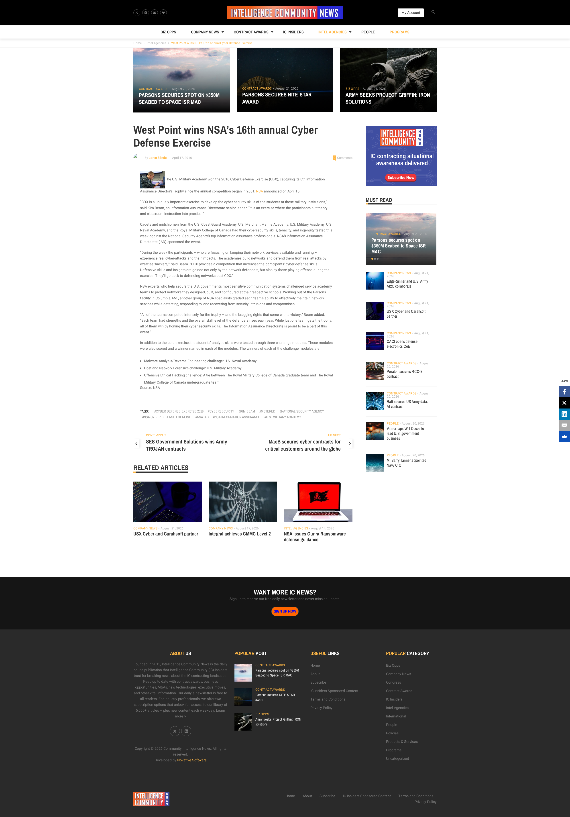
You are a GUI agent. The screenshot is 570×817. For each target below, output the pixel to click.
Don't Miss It (156, 435)
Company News (205, 32)
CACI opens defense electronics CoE (402, 344)
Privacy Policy (321, 708)
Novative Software (192, 760)
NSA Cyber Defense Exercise (167, 417)
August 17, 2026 (247, 528)
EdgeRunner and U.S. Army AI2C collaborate (407, 283)
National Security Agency (302, 411)
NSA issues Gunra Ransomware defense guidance (315, 536)
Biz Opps (168, 32)
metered (268, 411)
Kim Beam (247, 411)
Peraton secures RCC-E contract (405, 374)
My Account (410, 12)
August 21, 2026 (286, 88)
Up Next (334, 435)
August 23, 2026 (183, 89)
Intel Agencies (332, 32)
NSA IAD (203, 417)
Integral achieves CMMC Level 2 (240, 533)
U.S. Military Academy (283, 417)
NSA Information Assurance (237, 417)
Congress (393, 682)
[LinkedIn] (564, 414)
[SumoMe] (564, 436)
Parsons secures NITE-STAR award (277, 98)
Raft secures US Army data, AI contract (407, 404)
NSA (259, 191)
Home (137, 43)
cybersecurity (222, 411)
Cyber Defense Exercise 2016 (180, 411)
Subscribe (318, 682)
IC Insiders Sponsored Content (334, 691)
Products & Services (402, 741)
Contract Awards (251, 32)
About (315, 674)
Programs (399, 32)
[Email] (564, 425)
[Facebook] (564, 391)
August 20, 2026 (413, 423)
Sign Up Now (285, 611)
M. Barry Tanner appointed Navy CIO (406, 463)
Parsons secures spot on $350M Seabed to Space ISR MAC (179, 98)
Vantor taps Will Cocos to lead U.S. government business (405, 433)
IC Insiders (293, 32)
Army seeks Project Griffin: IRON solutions (388, 98)
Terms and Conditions (327, 699)
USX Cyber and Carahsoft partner (165, 533)
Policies (392, 733)
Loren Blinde (158, 157)
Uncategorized (397, 758)
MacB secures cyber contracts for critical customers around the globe (303, 445)
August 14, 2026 (322, 528)
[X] (564, 402)
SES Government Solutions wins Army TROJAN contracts (186, 445)
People (368, 32)
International (396, 716)
